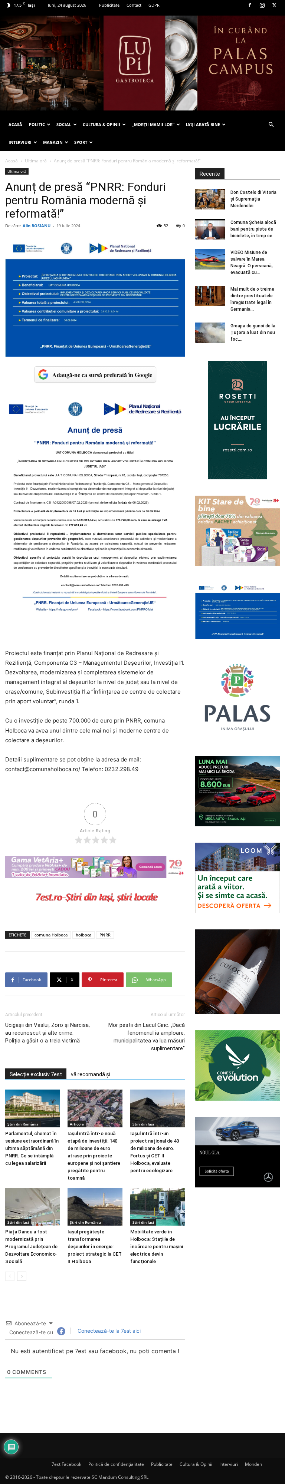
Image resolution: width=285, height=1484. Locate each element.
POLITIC (37, 124)
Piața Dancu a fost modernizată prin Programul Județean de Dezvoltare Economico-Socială (31, 1246)
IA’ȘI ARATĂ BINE (203, 124)
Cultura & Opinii (196, 1464)
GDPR (154, 5)
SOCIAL (63, 124)
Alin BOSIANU (36, 225)
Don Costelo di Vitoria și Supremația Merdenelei (253, 199)
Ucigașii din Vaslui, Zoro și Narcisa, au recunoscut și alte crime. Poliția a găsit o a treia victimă (47, 1033)
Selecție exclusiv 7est (36, 1074)
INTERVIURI (20, 142)
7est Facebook (66, 1464)
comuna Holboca (51, 935)
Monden (253, 1464)
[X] (274, 5)
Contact (134, 5)
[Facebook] (249, 5)
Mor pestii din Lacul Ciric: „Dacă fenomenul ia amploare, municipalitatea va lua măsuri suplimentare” (146, 1037)
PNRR (105, 935)
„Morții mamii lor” (153, 124)
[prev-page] (9, 1276)
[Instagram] (262, 5)
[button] (271, 124)
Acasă (11, 161)
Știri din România (23, 1124)
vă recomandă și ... (93, 1074)
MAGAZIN (53, 142)
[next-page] (21, 1276)
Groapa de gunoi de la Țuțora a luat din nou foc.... (252, 332)
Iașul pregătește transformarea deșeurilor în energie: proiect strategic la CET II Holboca (95, 1246)
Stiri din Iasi (143, 1124)
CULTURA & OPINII (101, 124)
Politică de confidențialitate (116, 1464)
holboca (83, 935)
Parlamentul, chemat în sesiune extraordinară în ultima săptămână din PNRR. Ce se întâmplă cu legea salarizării (32, 1148)
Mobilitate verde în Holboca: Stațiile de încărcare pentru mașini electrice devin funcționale (156, 1246)
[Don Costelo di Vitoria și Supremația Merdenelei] (210, 199)
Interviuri (228, 1464)
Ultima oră (36, 161)
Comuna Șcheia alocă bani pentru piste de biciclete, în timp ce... (253, 229)
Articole (77, 1124)
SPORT (80, 142)
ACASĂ (15, 124)
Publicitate (109, 5)
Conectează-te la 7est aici (108, 1331)
